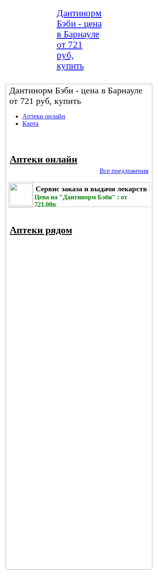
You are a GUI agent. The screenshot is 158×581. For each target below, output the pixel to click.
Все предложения (124, 170)
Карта (30, 123)
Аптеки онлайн (43, 116)
